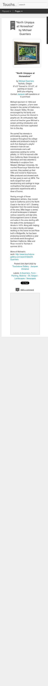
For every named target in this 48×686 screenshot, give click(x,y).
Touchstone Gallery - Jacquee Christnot (25, 267)
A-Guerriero (25, 273)
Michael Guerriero (26, 81)
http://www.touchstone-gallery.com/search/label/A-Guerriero (22, 257)
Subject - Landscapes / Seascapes (27, 277)
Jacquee (21, 94)
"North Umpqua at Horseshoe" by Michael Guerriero (25, 28)
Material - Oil (24, 275)
